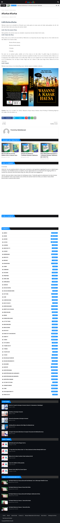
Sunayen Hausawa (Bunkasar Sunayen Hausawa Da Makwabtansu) (26, 431)
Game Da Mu (14, 515)
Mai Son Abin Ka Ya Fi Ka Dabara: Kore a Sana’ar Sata (9, 154)
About (8, 515)
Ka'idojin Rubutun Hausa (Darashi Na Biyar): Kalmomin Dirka (24, 494)
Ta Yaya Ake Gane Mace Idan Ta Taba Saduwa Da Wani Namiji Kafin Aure (27, 449)
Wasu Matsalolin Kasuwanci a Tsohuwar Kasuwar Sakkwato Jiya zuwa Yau (49, 155)
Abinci (29, 233)
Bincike (29, 260)
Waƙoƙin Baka (29, 370)
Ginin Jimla (29, 281)
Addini (29, 239)
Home (3, 10)
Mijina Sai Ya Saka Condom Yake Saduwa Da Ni (21, 456)
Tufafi (29, 355)
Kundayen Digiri (29, 318)
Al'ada (29, 242)
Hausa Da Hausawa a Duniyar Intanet (18, 418)
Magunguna (29, 324)
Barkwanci (29, 254)
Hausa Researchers (29, 291)
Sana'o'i (29, 336)
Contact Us (21, 515)
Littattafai (29, 321)
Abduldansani (6, 17)
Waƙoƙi (29, 367)
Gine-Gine (29, 278)
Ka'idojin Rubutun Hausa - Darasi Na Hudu (20, 500)
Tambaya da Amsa (52, 515)
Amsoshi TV (29, 248)
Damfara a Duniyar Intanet (16, 412)
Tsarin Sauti (29, 345)
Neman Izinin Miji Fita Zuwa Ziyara (18, 469)
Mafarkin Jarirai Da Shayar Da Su (17, 443)
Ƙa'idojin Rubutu (29, 391)
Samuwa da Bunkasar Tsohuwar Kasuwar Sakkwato (29, 5)
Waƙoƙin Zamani (29, 379)
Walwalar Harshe (29, 358)
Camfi (29, 266)
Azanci (29, 251)
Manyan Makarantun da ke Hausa (32, 515)
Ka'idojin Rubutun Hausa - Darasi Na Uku (19, 507)
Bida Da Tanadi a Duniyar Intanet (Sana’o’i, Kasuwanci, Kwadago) (26, 405)
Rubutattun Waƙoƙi (29, 333)
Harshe (29, 284)
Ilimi (29, 297)
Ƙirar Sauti (29, 394)
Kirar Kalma (29, 312)
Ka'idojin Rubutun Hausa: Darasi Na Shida (19, 487)
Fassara (29, 272)
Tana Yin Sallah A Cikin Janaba (16, 462)
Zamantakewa (29, 385)
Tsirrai (29, 349)
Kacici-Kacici (29, 303)
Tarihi (29, 339)
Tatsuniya (29, 342)
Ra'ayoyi (29, 330)
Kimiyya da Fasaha (29, 309)
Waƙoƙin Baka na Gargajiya (29, 373)
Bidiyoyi (29, 257)
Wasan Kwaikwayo (29, 361)
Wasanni (7, 10)
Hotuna (29, 294)
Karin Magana (29, 306)
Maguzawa (29, 327)
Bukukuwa (29, 263)
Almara (29, 245)
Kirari (29, 315)
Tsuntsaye (29, 352)
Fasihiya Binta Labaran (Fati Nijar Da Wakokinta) (21, 425)
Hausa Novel (29, 288)
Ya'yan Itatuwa (29, 382)
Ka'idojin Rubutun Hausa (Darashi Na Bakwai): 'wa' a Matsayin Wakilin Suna (28, 480)
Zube (29, 388)
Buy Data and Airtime (7, 518)
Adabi (29, 236)
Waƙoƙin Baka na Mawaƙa (29, 376)
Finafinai (29, 275)
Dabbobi (29, 269)
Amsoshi (11, 521)
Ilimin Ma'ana (29, 300)
